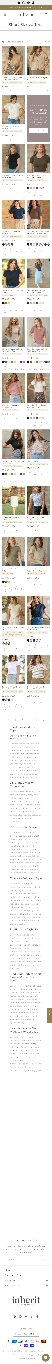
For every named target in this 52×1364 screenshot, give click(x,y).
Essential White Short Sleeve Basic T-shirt (11, 688)
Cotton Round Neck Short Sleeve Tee (13, 176)
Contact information (27, 1359)
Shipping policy (35, 1355)
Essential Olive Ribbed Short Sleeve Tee (36, 176)
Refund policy (30, 1351)
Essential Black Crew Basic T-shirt (13, 291)
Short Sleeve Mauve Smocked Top (10, 406)
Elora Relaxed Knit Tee (36, 461)
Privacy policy (43, 1351)
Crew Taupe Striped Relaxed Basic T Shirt (35, 688)
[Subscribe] (44, 1260)
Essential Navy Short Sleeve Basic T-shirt (38, 629)
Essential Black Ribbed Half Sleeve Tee (13, 462)
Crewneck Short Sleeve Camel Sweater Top (12, 78)
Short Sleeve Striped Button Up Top (36, 518)
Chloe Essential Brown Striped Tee (11, 518)
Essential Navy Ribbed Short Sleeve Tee (36, 291)
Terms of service (19, 1355)
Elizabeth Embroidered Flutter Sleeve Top (37, 570)
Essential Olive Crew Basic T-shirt (13, 570)
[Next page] (43, 720)
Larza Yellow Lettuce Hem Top (13, 629)
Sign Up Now (38, 130)
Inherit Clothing (15, 1351)
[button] (5, 14)
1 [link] (8, 720)
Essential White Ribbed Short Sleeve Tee (36, 406)
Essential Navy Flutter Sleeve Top (11, 232)
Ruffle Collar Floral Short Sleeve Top (12, 127)
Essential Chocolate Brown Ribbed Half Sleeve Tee (38, 232)
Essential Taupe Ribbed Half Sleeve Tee (12, 350)
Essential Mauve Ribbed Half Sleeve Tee (37, 350)
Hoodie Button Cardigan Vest (37, 78)
